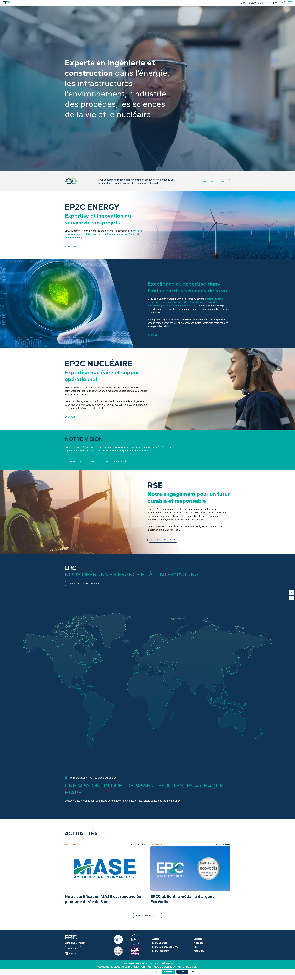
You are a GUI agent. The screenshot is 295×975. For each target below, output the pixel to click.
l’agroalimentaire (181, 305)
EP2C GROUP (136, 963)
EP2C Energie (159, 943)
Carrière (197, 939)
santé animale (175, 302)
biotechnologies (156, 305)
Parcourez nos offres (215, 181)
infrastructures (94, 234)
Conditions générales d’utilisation (121, 967)
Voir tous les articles (147, 915)
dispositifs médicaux (200, 302)
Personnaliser (196, 972)
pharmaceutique (214, 299)
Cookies (191, 967)
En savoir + (70, 246)
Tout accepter (168, 972)
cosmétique (154, 302)
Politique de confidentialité (165, 967)
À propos (198, 943)
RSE (195, 947)
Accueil (156, 939)
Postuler (279, 3)
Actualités (199, 951)
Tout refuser (182, 972)
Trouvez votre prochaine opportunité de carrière (95, 461)
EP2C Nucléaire (160, 951)
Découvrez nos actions (163, 540)
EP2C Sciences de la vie (165, 947)
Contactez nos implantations (83, 583)
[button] (291, 592)
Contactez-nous (73, 948)
